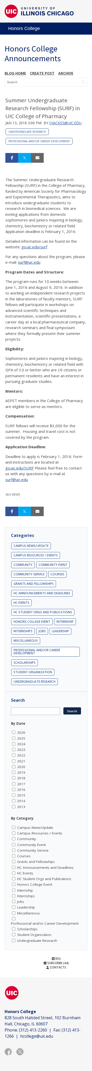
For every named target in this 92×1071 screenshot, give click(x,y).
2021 (21, 761)
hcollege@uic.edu (36, 1036)
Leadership (60, 631)
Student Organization (33, 672)
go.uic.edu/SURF (19, 468)
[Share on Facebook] (11, 158)
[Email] (37, 158)
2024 (21, 744)
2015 (21, 795)
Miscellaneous (26, 640)
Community (23, 565)
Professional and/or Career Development (39, 141)
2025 (21, 738)
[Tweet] (24, 158)
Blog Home (15, 73)
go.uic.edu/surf (34, 246)
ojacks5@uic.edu (65, 122)
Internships (23, 631)
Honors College (24, 28)
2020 (21, 766)
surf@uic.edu (29, 262)
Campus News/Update (31, 546)
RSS (58, 958)
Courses (57, 574)
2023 (21, 749)
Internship (65, 621)
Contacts (57, 967)
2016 (21, 789)
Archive (65, 73)
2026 (21, 732)
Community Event (53, 565)
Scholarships (25, 662)
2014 (21, 801)
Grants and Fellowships (34, 584)
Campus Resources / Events (36, 555)
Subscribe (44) (58, 963)
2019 (21, 772)
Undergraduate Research (27, 132)
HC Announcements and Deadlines (42, 593)
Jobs (42, 631)
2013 (21, 806)
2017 (21, 784)
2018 (21, 778)
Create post (42, 73)
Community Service (29, 574)
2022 (21, 755)
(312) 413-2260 (33, 1030)
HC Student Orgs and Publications (43, 612)
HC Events (21, 602)
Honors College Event (32, 621)
